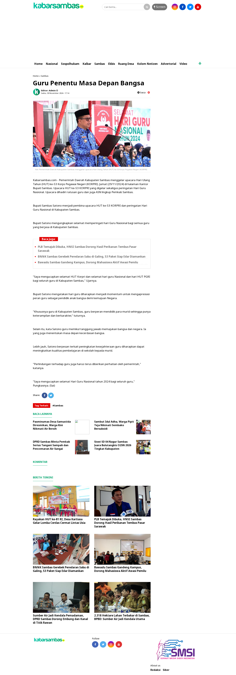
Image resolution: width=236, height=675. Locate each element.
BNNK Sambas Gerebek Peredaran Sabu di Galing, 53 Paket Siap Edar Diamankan (91, 256)
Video (183, 64)
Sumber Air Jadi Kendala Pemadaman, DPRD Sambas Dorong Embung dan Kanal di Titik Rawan (60, 619)
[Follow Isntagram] (111, 644)
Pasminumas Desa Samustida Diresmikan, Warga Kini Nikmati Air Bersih (52, 425)
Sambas (99, 64)
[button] (199, 62)
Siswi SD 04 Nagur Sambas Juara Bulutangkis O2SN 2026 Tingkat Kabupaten (112, 445)
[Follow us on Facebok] (95, 644)
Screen (160, 7)
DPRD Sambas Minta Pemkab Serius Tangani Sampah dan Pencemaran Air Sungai (51, 445)
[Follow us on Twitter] (103, 644)
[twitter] (190, 7)
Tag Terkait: (42, 405)
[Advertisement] (118, 35)
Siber (166, 670)
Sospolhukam (70, 64)
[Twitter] (51, 395)
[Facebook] (44, 395)
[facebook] (182, 7)
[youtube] (198, 7)
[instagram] (175, 7)
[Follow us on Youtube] (119, 644)
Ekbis (111, 64)
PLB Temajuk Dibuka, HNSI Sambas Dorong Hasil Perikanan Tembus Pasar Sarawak (119, 522)
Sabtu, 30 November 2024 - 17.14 (55, 93)
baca (142, 92)
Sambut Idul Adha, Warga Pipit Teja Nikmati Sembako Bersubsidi (114, 425)
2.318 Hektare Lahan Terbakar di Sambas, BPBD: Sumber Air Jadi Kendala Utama (122, 617)
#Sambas (57, 405)
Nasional (52, 64)
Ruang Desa (126, 64)
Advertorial (168, 64)
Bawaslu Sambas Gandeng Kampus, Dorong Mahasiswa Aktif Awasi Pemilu (88, 262)
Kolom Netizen (147, 64)
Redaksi (155, 670)
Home (38, 64)
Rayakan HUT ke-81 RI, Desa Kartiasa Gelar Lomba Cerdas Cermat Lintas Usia (59, 521)
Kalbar (87, 64)
